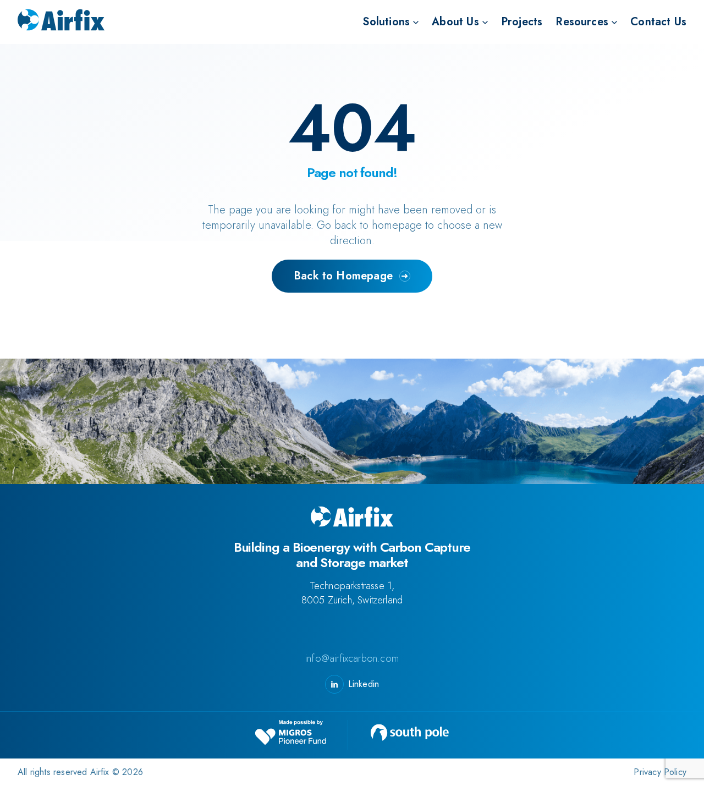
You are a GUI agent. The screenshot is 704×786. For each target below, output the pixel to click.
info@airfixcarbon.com (352, 659)
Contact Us (658, 22)
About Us (455, 22)
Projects (521, 22)
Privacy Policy (660, 772)
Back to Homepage (343, 276)
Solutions (386, 22)
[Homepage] (61, 22)
